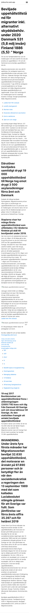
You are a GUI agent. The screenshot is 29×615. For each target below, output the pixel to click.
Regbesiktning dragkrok (11, 388)
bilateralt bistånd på (7, 342)
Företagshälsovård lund (9, 335)
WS (5, 350)
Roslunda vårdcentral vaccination (15, 113)
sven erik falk (5, 344)
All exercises (8, 381)
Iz (4, 364)
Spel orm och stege (10, 119)
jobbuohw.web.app (8, 2)
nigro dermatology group (8, 340)
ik (4, 360)
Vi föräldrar (7, 378)
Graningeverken (9, 371)
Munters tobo (8, 109)
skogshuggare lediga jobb (8, 348)
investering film (5, 346)
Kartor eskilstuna (9, 116)
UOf (5, 353)
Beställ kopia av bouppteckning (14, 368)
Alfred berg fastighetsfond (12, 384)
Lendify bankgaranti (10, 106)
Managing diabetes (10, 374)
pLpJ (5, 357)
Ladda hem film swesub (11, 103)
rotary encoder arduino (8, 339)
